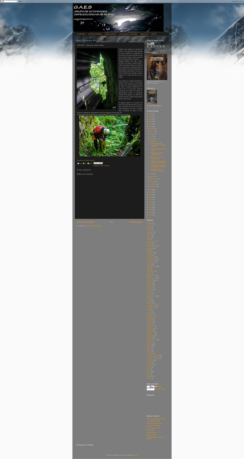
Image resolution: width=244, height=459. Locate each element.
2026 (150, 215)
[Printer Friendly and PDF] (85, 163)
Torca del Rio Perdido (153, 421)
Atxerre (149, 236)
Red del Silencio (152, 339)
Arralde (149, 230)
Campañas (150, 252)
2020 (150, 199)
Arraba (149, 227)
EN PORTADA (81, 34)
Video (148, 369)
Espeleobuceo (151, 275)
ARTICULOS (144, 34)
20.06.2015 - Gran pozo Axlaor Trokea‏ (157, 157)
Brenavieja (150, 248)
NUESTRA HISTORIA (95, 34)
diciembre (153, 186)
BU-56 (149, 250)
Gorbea (149, 285)
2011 (150, 116)
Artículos (149, 234)
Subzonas (150, 353)
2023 (150, 207)
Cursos (149, 264)
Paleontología (151, 328)
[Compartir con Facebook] (100, 163)
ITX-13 (149, 291)
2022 (150, 204)
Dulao (148, 268)
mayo (152, 138)
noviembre (153, 184)
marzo (152, 133)
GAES (159, 386)
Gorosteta (150, 287)
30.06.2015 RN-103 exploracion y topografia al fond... (158, 145)
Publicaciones (151, 335)
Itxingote (149, 303)
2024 (150, 210)
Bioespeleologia (151, 246)
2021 (150, 202)
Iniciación (149, 289)
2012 (150, 119)
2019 (150, 197)
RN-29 (149, 348)
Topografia (150, 360)
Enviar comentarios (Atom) (93, 226)
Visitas (149, 371)
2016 (150, 189)
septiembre (154, 179)
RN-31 (149, 351)
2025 (150, 212)
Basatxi (149, 243)
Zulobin (149, 378)
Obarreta (149, 319)
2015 (150, 126)
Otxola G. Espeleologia (154, 425)
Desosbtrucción (151, 266)
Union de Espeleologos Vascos (156, 419)
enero (152, 128)
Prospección (150, 332)
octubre (152, 181)
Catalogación (151, 257)
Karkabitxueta (151, 307)
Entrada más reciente (85, 222)
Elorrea (149, 273)
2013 (150, 121)
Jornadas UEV (151, 305)
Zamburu (149, 376)
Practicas (107, 165)
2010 (150, 114)
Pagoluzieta (150, 326)
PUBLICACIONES (110, 34)
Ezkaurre (149, 282)
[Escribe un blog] (96, 163)
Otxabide (149, 321)
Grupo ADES (150, 430)
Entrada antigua (135, 222)
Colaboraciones (151, 259)
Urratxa (149, 362)
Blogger (135, 455)
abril (151, 136)
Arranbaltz (150, 232)
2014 (150, 124)
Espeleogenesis (151, 432)
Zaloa (148, 374)
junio (152, 141)
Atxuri (148, 239)
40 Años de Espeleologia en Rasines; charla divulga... (158, 161)
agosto (152, 176)
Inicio (112, 222)
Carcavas (149, 255)
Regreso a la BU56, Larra (154, 423)
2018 (150, 194)
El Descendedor (151, 435)
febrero (152, 131)
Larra (148, 310)
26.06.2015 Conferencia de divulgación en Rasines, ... (158, 166)
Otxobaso (150, 323)
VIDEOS (153, 34)
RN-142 (149, 346)
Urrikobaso (150, 364)
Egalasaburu (150, 271)
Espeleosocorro (151, 278)
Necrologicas (151, 316)
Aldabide (149, 223)
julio (151, 174)
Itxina (101, 165)
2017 (150, 192)
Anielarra (149, 225)
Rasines (149, 337)
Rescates (149, 342)
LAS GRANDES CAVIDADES (128, 34)
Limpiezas (150, 314)
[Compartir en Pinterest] (102, 163)
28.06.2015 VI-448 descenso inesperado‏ (157, 170)
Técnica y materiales (153, 358)
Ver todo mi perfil (160, 389)
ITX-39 (149, 298)
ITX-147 (149, 294)
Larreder (149, 312)
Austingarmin (151, 241)
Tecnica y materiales (153, 355)
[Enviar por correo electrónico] (95, 163)
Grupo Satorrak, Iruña (153, 428)
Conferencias (151, 262)
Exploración (150, 280)
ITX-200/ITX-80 (151, 296)
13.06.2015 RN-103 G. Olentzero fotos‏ (157, 153)
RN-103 (149, 344)
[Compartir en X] (98, 163)
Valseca (149, 367)
